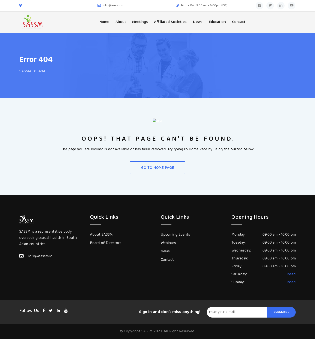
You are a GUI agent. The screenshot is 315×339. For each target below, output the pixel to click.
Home (104, 22)
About (121, 22)
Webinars (168, 243)
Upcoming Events (175, 235)
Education (217, 22)
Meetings (140, 22)
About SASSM (101, 235)
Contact (239, 22)
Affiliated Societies (170, 22)
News (197, 22)
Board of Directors (105, 243)
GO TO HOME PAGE (157, 168)
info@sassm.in (113, 5)
